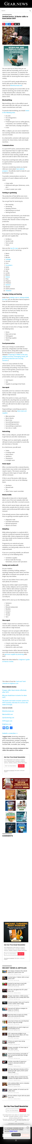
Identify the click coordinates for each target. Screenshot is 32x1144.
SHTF (13, 742)
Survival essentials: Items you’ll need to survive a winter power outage (18, 1003)
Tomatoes (8, 290)
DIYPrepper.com (7, 721)
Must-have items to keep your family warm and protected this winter (17, 1015)
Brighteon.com (6, 724)
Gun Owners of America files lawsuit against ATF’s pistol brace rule (17, 971)
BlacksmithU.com (7, 714)
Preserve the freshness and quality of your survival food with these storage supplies (18, 1055)
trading (23, 744)
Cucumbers (9, 265)
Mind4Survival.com (16, 85)
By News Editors (17, 992)
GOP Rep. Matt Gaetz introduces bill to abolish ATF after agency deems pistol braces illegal (18, 1070)
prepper (17, 740)
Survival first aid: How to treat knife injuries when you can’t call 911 (17, 984)
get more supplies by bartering (14, 654)
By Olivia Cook (17, 999)
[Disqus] (16, 858)
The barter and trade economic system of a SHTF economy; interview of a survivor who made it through (15, 702)
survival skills (6, 744)
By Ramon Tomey (17, 974)
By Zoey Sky (16, 980)
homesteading (15, 738)
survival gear (25, 742)
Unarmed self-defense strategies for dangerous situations (17, 1009)
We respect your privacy (22, 1119)
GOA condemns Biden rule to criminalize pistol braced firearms (18, 1084)
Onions (8, 277)
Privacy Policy (13, 1131)
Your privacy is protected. (9, 770)
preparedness (9, 740)
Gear (9, 738)
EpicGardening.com (8, 717)
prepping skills (6, 742)
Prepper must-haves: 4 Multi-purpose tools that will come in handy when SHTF (18, 996)
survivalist (14, 744)
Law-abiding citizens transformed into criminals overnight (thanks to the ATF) (18, 1077)
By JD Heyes (16, 1038)
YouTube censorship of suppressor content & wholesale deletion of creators (17, 1063)
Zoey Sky (12, 21)
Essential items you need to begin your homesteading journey (18, 1028)
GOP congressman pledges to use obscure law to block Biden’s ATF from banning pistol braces (18, 1035)
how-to (23, 738)
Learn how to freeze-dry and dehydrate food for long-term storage (18, 1021)
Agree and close (16, 1134)
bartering (15, 736)
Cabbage (8, 259)
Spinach (8, 285)
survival (18, 742)
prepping (23, 740)
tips (19, 744)
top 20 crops (14, 248)
